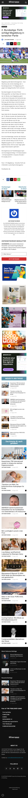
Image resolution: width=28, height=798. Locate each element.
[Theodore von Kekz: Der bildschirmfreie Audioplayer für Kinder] (5, 393)
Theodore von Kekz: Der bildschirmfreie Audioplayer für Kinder (18, 393)
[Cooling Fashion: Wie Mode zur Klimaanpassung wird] (14, 610)
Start (3, 23)
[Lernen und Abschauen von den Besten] (5, 670)
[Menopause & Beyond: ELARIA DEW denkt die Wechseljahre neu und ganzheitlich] (5, 426)
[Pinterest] (15, 43)
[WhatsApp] (18, 43)
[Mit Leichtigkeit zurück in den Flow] (5, 411)
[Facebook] (8, 43)
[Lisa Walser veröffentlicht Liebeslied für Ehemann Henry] (5, 418)
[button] (3, 795)
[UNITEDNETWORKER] (3, 39)
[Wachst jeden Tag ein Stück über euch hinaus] (5, 663)
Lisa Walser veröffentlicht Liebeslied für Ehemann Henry (12, 553)
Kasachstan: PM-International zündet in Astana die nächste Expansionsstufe (17, 384)
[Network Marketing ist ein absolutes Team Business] (5, 656)
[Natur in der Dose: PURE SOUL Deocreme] (5, 434)
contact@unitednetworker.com (15, 757)
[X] (11, 43)
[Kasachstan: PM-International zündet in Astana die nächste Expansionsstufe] (5, 385)
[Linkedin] (13, 768)
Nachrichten (7, 23)
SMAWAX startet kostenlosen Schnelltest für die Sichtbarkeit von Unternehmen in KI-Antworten (14, 510)
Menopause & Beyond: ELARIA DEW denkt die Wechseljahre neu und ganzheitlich (18, 426)
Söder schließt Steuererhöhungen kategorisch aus (6, 199)
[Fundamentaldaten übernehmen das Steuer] (14, 631)
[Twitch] (17, 768)
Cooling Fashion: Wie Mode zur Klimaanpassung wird (13, 619)
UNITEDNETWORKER (9, 39)
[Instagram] (10, 768)
